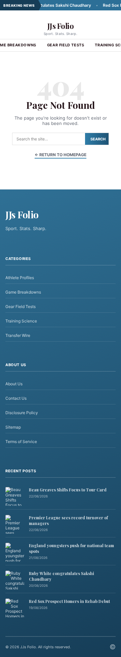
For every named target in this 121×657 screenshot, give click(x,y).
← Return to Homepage (60, 154)
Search (98, 139)
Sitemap (13, 427)
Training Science (21, 320)
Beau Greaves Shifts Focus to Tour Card (68, 489)
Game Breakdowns (23, 292)
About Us (14, 383)
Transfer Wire (17, 335)
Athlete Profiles (19, 277)
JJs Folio (60, 26)
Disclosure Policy (21, 412)
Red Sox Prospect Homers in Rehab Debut (69, 601)
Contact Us (16, 398)
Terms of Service (21, 441)
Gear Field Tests (65, 45)
